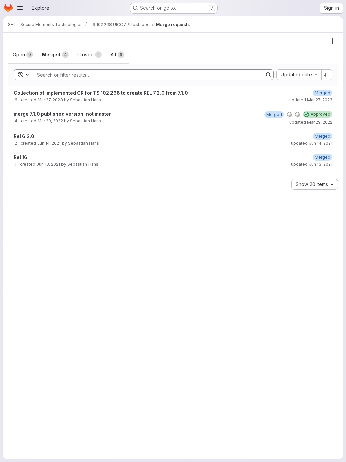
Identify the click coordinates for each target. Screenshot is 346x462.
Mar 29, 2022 (50, 120)
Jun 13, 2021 (48, 164)
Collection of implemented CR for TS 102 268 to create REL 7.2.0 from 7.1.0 (101, 93)
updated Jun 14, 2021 (311, 143)
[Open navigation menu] (20, 8)
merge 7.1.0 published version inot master (62, 114)
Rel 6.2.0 (24, 136)
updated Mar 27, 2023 (310, 99)
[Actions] (332, 41)
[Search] (268, 74)
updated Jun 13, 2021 (311, 164)
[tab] (23, 54)
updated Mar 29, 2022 (310, 122)
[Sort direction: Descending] (327, 74)
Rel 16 (20, 157)
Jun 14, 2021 (49, 143)
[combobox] (298, 74)
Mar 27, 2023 (50, 99)
